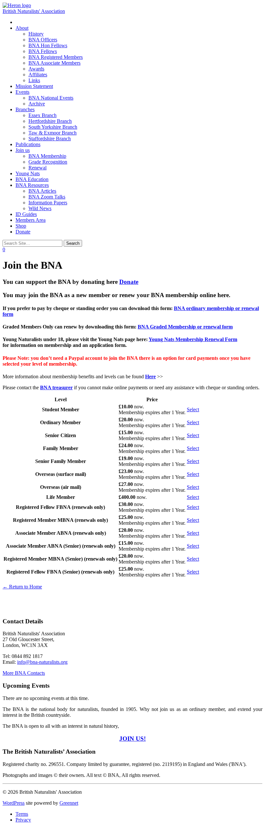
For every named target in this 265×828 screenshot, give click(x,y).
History (36, 34)
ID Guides (26, 214)
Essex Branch (42, 115)
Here (150, 376)
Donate (23, 231)
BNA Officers (42, 39)
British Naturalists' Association (34, 11)
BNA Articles (42, 191)
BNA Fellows (42, 51)
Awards (36, 68)
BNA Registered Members (55, 57)
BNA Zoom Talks (46, 196)
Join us (23, 150)
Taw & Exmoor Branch (52, 132)
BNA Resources (32, 185)
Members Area (31, 220)
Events (22, 92)
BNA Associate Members (54, 63)
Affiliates (37, 74)
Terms (22, 814)
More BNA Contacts (24, 673)
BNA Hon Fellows (47, 45)
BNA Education (32, 179)
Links (34, 80)
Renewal (37, 167)
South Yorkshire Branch (52, 127)
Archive (36, 103)
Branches (25, 109)
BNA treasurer (56, 387)
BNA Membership (47, 156)
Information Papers (47, 202)
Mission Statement (34, 86)
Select (193, 409)
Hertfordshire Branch (50, 121)
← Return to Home (22, 586)
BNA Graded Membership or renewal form (185, 326)
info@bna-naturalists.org (42, 662)
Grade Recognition (47, 162)
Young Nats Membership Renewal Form (193, 339)
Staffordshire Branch (49, 138)
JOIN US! (132, 738)
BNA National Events (50, 98)
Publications (28, 144)
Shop (21, 226)
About (22, 28)
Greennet (68, 803)
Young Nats (28, 173)
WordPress (14, 803)
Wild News (39, 208)
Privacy (23, 820)
